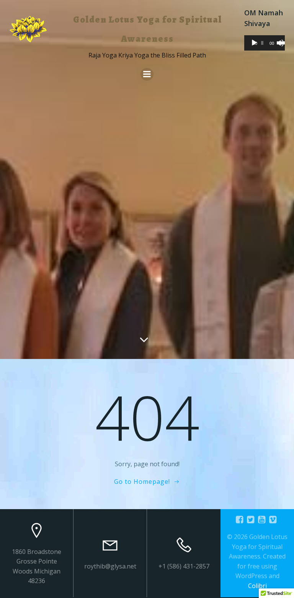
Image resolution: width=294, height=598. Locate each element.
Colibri (257, 586)
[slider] (279, 42)
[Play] (254, 43)
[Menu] (147, 74)
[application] (264, 43)
